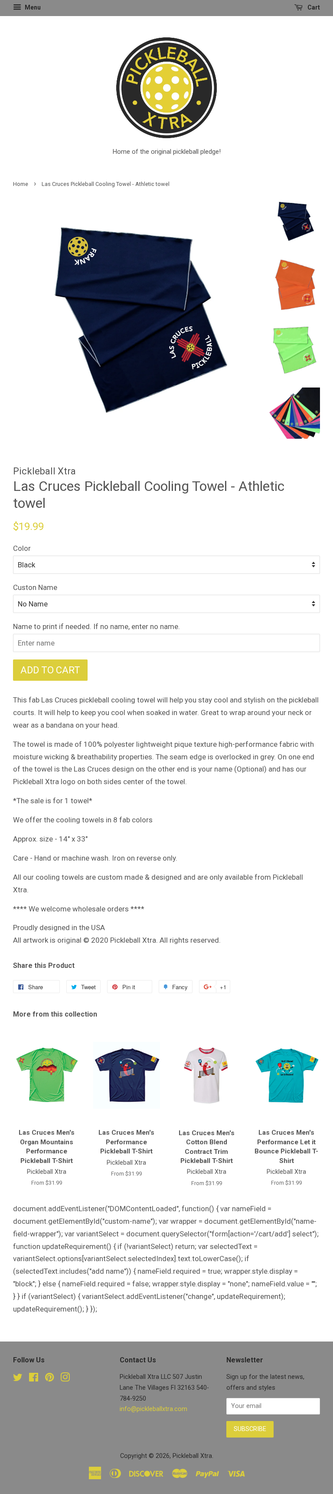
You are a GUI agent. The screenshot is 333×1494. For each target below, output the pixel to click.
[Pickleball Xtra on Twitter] (18, 1379)
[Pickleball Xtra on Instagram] (65, 1379)
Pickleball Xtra (192, 1456)
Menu (32, 7)
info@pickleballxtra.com (153, 1409)
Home (20, 184)
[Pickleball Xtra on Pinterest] (49, 1379)
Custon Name (35, 587)
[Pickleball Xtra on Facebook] (34, 1379)
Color (22, 548)
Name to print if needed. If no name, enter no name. (96, 626)
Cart (313, 7)
